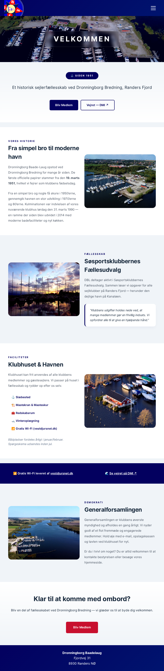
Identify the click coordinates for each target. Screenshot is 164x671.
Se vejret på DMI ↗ (123, 473)
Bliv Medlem (64, 105)
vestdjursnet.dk (61, 473)
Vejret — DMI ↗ (98, 105)
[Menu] (153, 8)
